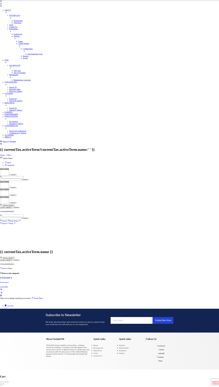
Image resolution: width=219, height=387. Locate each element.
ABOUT (8, 10)
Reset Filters (14, 221)
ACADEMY (9, 135)
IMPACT (8, 137)
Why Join (17, 71)
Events (25, 58)
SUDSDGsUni (14, 15)
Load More (4, 287)
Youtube (160, 357)
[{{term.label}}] (4, 169)
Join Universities (20, 73)
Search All (13, 87)
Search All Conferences (17, 131)
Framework (18, 34)
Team (11, 25)
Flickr (160, 361)
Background (18, 21)
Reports (25, 56)
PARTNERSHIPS (11, 114)
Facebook (161, 346)
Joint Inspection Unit (34, 54)
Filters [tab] (9, 163)
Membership (13, 75)
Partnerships (13, 29)
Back (11, 223)
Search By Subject (15, 101)
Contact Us (13, 27)
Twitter (161, 349)
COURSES (9, 93)
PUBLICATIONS (11, 116)
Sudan (20, 41)
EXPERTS (9, 112)
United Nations (23, 44)
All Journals (13, 122)
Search (4, 221)
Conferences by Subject (17, 133)
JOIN (7, 60)
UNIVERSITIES (11, 82)
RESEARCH (9, 103)
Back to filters (7, 268)
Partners (17, 36)
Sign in (5, 141)
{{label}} (13, 175)
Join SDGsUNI (14, 65)
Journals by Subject (16, 124)
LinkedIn (161, 353)
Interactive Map (14, 89)
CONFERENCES (11, 126)
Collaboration (28, 49)
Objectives (17, 23)
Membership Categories (22, 80)
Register (13, 141)
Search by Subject (15, 91)
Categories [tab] (10, 165)
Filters (2, 155)
